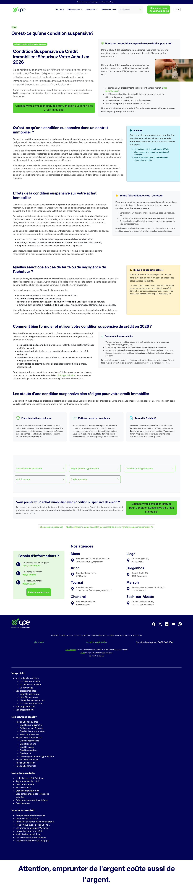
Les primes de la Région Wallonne (32, 828)
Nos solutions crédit (25, 762)
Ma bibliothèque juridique (28, 834)
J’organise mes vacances (32, 700)
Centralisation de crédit (27, 818)
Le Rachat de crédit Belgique (29, 778)
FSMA (82, 653)
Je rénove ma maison (30, 684)
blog (14, 27)
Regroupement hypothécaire (85, 468)
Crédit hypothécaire (29, 740)
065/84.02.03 (29, 574)
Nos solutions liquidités (27, 721)
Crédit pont (25, 753)
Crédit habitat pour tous (27, 790)
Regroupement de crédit (27, 781)
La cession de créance (52, 527)
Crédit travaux (23, 479)
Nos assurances (23, 787)
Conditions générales (96, 642)
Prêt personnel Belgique (31, 728)
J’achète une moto (29, 697)
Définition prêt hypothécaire (139, 468)
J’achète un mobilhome (31, 703)
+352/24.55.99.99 (31, 565)
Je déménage (26, 687)
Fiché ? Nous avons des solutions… (33, 824)
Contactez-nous (158, 9)
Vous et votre (22, 810)
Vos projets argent (24, 709)
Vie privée (39, 642)
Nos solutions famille (26, 766)
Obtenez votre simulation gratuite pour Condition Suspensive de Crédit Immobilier (54, 107)
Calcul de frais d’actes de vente (31, 837)
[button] (177, 9)
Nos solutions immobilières (29, 737)
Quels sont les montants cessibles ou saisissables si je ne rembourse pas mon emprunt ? (109, 527)
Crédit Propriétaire (25, 784)
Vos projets (17, 673)
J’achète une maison (30, 681)
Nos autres (23, 773)
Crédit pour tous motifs (31, 725)
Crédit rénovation (79, 479)
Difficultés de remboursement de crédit (35, 821)
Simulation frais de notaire (29, 468)
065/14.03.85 (28, 584)
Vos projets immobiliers (27, 678)
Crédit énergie (23, 803)
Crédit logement (28, 743)
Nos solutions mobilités (27, 759)
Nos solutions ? (24, 716)
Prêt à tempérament (29, 734)
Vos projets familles (25, 706)
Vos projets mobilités (26, 690)
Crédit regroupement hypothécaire (37, 756)
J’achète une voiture (29, 694)
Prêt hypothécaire (66, 375)
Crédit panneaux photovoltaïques (32, 800)
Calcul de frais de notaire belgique (32, 840)
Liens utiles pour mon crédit (29, 831)
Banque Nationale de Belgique (30, 815)
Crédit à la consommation (32, 731)
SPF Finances (71, 650)
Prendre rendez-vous (38, 592)
